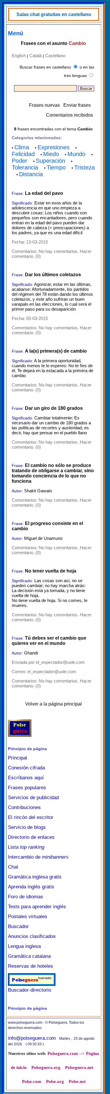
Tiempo (56, 167)
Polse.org (55, 1081)
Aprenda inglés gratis (31, 887)
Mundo (76, 154)
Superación (50, 160)
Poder (19, 160)
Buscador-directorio (29, 990)
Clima (21, 147)
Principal (17, 758)
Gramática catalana (29, 956)
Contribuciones (24, 807)
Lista (26, 847)
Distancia (31, 174)
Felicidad (23, 154)
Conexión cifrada (26, 768)
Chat (13, 867)
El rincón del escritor (30, 817)
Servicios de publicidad (33, 797)
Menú (15, 33)
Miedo (51, 154)
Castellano (55, 55)
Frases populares (27, 787)
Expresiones (54, 147)
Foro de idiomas (25, 896)
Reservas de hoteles (30, 966)
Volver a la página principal (53, 703)
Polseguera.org (45, 1067)
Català (35, 55)
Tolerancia (25, 167)
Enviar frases (77, 105)
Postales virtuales (27, 916)
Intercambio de (38, 857)
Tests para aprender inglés (37, 906)
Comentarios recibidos (69, 115)
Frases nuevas (44, 105)
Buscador (18, 926)
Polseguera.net (79, 1067)
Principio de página (27, 748)
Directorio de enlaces (31, 837)
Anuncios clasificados (32, 936)
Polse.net (77, 1081)
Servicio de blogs (27, 827)
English (19, 55)
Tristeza (84, 167)
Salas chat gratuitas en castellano (53, 14)
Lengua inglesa (24, 946)
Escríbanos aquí (26, 777)
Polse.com (31, 1081)
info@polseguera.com (32, 1038)
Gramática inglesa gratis (35, 877)
